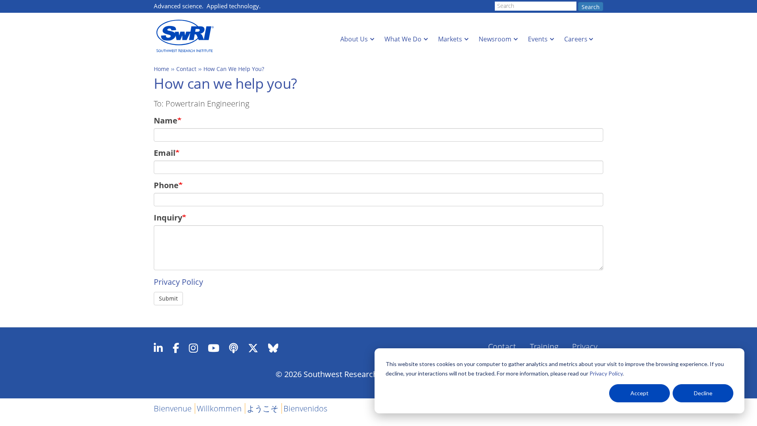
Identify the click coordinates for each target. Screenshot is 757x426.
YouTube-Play (213, 348)
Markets (450, 39)
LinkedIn (158, 348)
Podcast (233, 348)
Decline (703, 393)
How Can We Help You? (233, 69)
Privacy (584, 346)
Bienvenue (173, 408)
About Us (354, 39)
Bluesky (273, 348)
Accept (639, 393)
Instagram (193, 348)
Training (544, 346)
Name (165, 120)
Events (538, 39)
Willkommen (219, 408)
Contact (186, 69)
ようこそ (262, 408)
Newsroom (495, 39)
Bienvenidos (305, 408)
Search (591, 7)
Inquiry (168, 217)
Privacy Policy (606, 373)
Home (161, 69)
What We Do (402, 39)
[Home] (187, 36)
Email (164, 153)
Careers (575, 39)
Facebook (176, 348)
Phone (166, 185)
